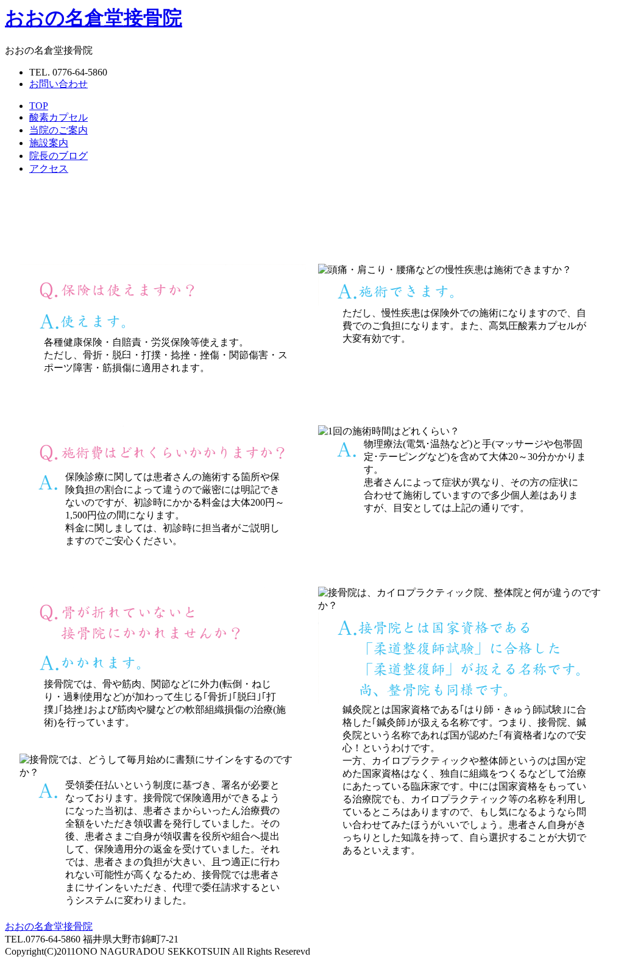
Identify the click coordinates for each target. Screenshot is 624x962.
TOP (38, 106)
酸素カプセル (58, 117)
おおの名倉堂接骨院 (93, 18)
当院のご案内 (58, 130)
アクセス (48, 168)
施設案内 (48, 143)
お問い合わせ (58, 84)
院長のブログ (58, 155)
